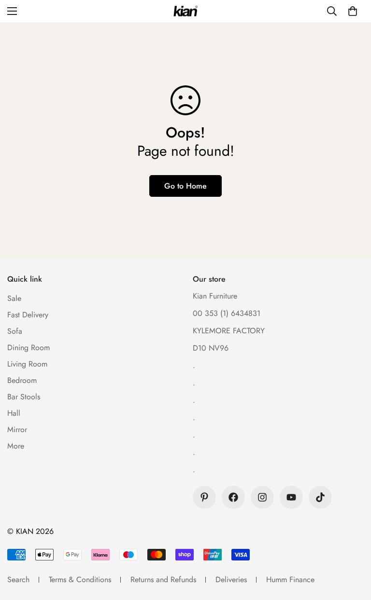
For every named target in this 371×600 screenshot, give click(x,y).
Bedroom (22, 380)
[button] (353, 11)
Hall (13, 413)
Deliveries (231, 579)
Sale (14, 298)
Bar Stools (23, 396)
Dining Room (28, 347)
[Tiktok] (320, 497)
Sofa (14, 331)
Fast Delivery (27, 314)
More (15, 445)
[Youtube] (291, 497)
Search (18, 579)
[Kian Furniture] (185, 11)
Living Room (27, 363)
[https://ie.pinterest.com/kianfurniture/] (204, 497)
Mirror (17, 429)
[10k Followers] (233, 497)
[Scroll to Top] (352, 547)
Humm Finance (290, 579)
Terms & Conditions (80, 579)
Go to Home (185, 185)
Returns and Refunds (163, 579)
